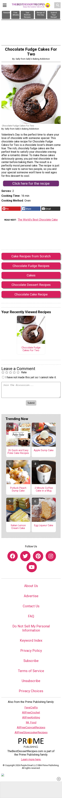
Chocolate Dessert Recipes (31, 285)
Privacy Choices (31, 691)
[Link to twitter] (25, 556)
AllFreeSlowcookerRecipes (31, 732)
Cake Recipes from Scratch (31, 256)
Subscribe (31, 661)
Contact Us (31, 606)
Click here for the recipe (31, 183)
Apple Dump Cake (44, 450)
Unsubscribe (31, 681)
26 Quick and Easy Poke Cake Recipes (18, 452)
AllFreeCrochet (31, 712)
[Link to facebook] (12, 556)
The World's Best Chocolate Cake (38, 219)
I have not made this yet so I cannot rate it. (31, 377)
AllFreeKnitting (31, 717)
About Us (31, 586)
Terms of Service (31, 671)
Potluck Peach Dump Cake (18, 489)
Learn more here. (31, 759)
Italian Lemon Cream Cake (18, 527)
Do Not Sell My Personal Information (31, 628)
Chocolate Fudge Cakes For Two (31, 349)
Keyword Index (31, 640)
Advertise (31, 596)
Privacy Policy (31, 651)
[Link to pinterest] (38, 556)
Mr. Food (31, 722)
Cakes (31, 275)
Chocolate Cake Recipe (31, 294)
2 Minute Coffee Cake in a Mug (44, 489)
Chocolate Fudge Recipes (31, 266)
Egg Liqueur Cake (43, 525)
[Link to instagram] (51, 556)
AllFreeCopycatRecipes (31, 727)
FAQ (31, 616)
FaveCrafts (31, 707)
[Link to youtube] (32, 567)
